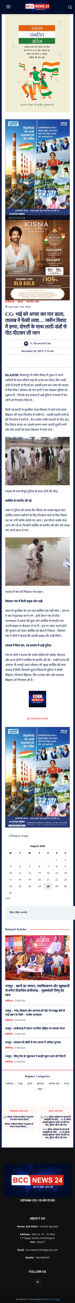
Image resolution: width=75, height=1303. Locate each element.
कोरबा (20, 302)
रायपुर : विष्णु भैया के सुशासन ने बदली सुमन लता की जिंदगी (35, 1056)
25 (20, 886)
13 (39, 873)
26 (29, 886)
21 (48, 879)
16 (65, 873)
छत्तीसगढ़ (9, 302)
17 (10, 879)
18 (20, 879)
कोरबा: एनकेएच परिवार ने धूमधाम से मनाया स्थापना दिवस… (19, 1125)
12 (29, 873)
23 (65, 879)
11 (20, 873)
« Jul (7, 898)
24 (10, 886)
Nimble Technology (50, 1299)
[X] (33, 360)
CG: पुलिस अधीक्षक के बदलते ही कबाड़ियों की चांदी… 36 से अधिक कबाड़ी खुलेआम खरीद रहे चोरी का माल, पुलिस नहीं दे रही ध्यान (56, 1133)
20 (39, 879)
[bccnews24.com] (27, 343)
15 (56, 873)
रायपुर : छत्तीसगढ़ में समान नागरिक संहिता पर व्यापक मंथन (35, 1028)
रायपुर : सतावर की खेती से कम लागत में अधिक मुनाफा (33, 1042)
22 (56, 879)
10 (10, 873)
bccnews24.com (42, 343)
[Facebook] (25, 360)
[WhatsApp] (49, 360)
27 (39, 886)
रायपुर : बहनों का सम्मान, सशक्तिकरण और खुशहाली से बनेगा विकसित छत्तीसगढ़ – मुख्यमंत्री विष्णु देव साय (37, 990)
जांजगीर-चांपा (32, 302)
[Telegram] (41, 360)
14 (48, 873)
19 (29, 879)
